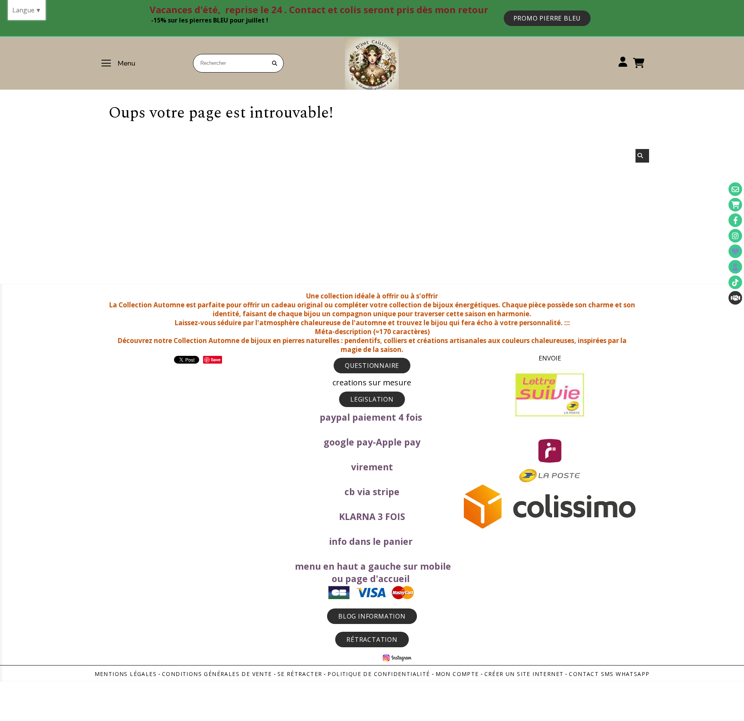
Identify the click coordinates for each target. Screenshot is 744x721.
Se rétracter (299, 674)
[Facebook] (735, 220)
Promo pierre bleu (547, 18)
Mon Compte (457, 674)
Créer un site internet (524, 674)
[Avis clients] (735, 251)
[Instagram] (735, 236)
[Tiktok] (735, 282)
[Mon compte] (735, 267)
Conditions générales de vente (217, 674)
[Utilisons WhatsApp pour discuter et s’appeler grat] (735, 298)
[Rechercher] (642, 156)
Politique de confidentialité (378, 674)
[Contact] (735, 189)
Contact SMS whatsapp (609, 674)
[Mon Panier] (735, 204)
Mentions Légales (126, 674)
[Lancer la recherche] (274, 63)
